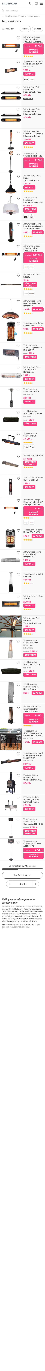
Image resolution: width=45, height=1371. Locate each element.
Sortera (37, 29)
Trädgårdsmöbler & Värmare (15, 16)
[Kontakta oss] (30, 3)
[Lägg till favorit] (18, 38)
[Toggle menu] (41, 3)
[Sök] (3, 10)
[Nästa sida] (35, 884)
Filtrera (25, 29)
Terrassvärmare (34, 16)
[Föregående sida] (9, 884)
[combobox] (22, 884)
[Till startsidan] (9, 3)
